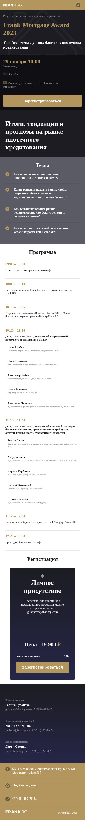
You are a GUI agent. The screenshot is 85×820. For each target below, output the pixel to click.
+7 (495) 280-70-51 (24, 798)
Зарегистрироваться (42, 101)
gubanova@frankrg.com (42, 612)
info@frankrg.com (24, 785)
